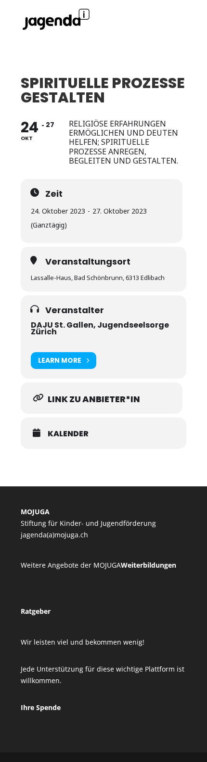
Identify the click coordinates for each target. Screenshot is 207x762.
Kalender (68, 434)
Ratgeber (36, 611)
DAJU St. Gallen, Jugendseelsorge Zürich (100, 328)
